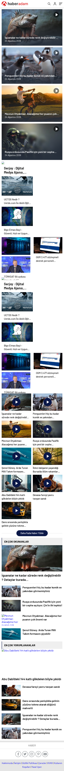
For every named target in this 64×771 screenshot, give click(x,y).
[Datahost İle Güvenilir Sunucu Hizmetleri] (16, 245)
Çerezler (42, 763)
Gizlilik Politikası (29, 763)
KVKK (50, 763)
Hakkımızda (7, 763)
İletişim (17, 763)
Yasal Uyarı (37, 767)
